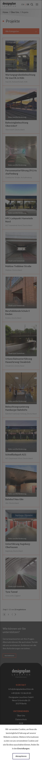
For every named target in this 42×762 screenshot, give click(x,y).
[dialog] (21, 381)
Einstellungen (23, 748)
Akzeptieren (21, 756)
